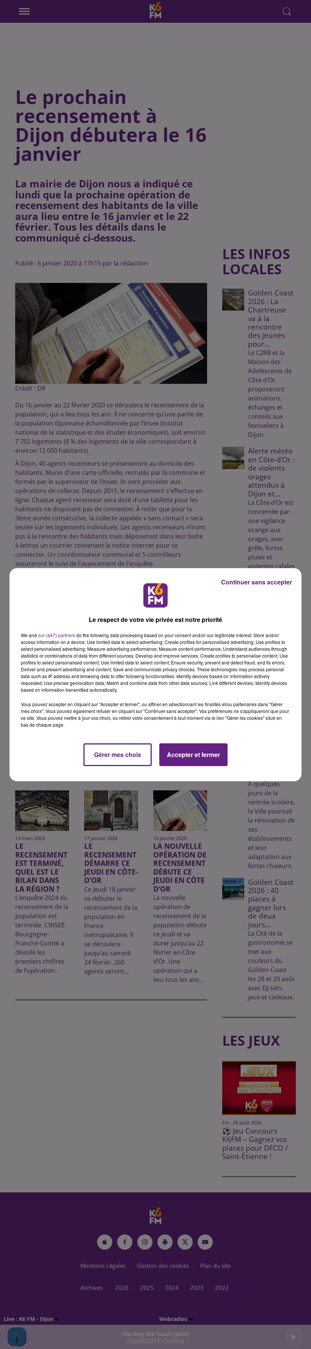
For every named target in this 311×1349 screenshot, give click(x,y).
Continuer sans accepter (256, 582)
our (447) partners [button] (56, 635)
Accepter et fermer (193, 754)
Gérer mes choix (117, 754)
